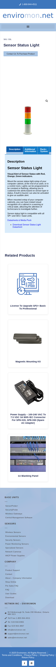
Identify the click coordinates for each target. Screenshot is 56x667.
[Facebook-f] (24, 663)
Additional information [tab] (30, 150)
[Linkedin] (31, 663)
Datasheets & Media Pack (19, 220)
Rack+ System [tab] (44, 150)
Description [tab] (14, 149)
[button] (28, 26)
